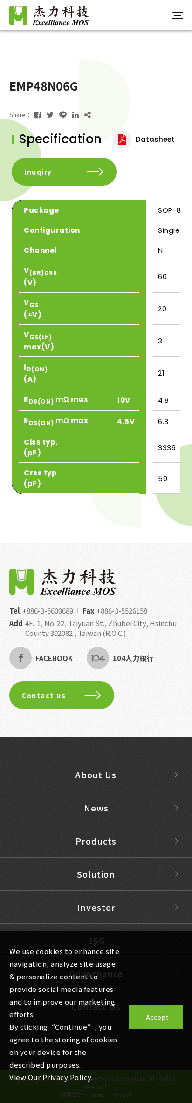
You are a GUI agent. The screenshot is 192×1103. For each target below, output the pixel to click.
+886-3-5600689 (47, 610)
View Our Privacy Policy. (51, 1077)
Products (96, 841)
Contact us (44, 695)
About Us (96, 774)
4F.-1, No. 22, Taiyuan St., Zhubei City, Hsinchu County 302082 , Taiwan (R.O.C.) (101, 628)
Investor (96, 907)
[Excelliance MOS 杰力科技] (62, 582)
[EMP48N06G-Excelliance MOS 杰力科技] (38, 114)
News (96, 808)
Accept (157, 1017)
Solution (96, 874)
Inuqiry (38, 172)
